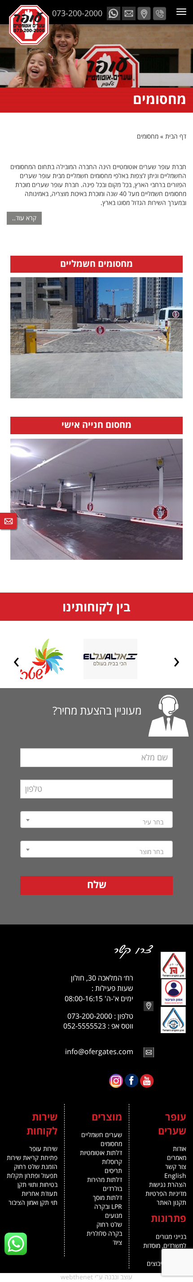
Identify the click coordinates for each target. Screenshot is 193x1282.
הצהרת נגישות (167, 1185)
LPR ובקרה (108, 1207)
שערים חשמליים (101, 1135)
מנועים (113, 1216)
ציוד (117, 1243)
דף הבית (175, 136)
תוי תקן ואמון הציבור (33, 1203)
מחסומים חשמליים (96, 264)
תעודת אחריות (39, 1194)
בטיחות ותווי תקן (37, 1185)
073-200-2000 (77, 13)
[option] (134, 659)
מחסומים (111, 1144)
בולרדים (112, 1189)
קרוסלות (112, 1162)
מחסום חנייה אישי (96, 425)
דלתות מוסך (107, 1198)
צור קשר (175, 1167)
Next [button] (16, 662)
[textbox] (96, 822)
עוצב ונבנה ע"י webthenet (96, 1277)
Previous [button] (176, 662)
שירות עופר (43, 1149)
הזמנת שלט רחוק (35, 1167)
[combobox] (96, 819)
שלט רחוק (109, 1225)
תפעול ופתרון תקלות (32, 1176)
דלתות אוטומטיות (101, 1153)
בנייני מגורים (171, 1237)
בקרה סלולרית (104, 1234)
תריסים (113, 1171)
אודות (179, 1149)
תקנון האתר (171, 1203)
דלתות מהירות (104, 1180)
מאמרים (176, 1158)
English (175, 1176)
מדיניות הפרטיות (165, 1194)
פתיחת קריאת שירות (32, 1158)
